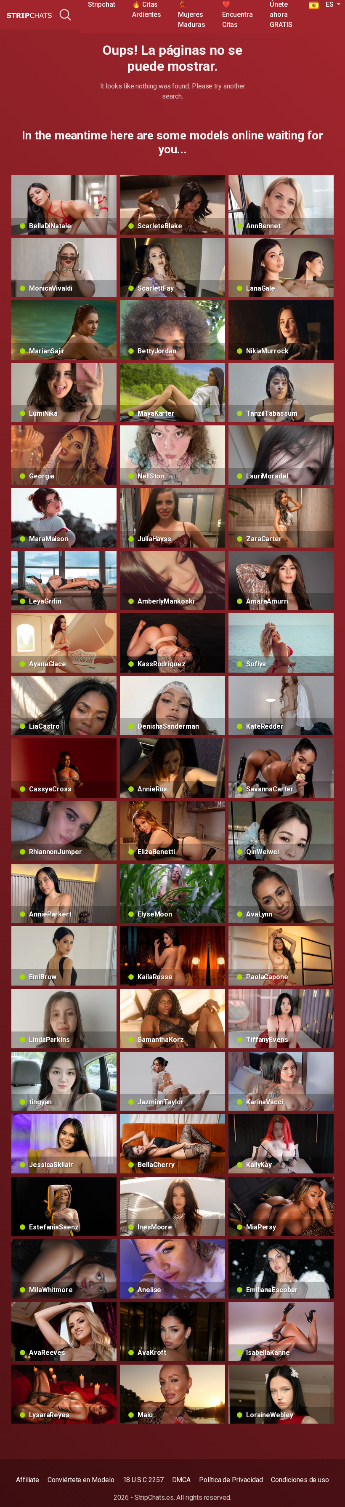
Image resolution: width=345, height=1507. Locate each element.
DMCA (181, 1480)
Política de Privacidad (231, 1480)
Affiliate (27, 1480)
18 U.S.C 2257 (143, 1480)
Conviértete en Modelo (81, 1480)
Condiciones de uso (300, 1480)
